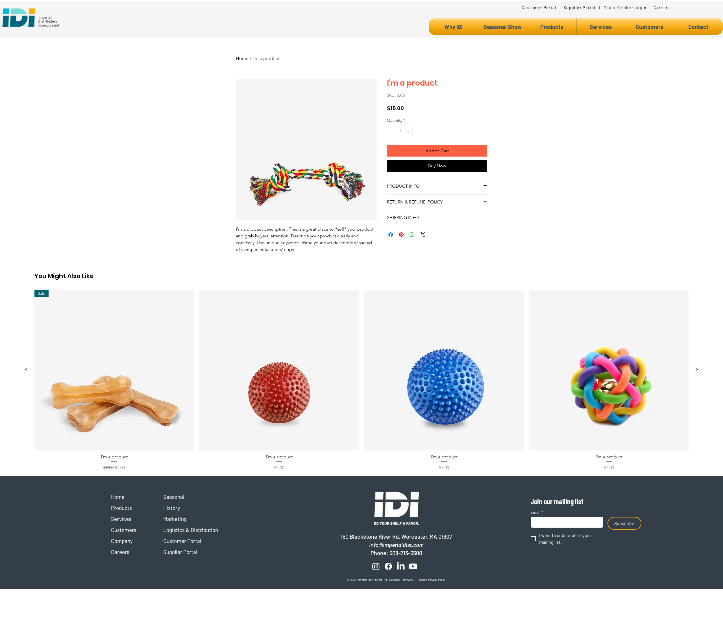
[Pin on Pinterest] (401, 234)
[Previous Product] (26, 369)
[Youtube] (413, 566)
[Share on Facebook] (390, 234)
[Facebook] (388, 566)
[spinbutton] (400, 131)
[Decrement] (391, 131)
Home (242, 58)
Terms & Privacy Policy (431, 579)
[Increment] (408, 131)
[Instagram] (376, 566)
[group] (361, 380)
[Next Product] (696, 369)
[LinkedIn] (401, 566)
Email (537, 512)
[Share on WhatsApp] (412, 234)
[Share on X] (422, 234)
